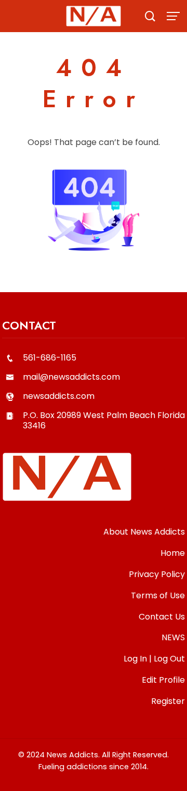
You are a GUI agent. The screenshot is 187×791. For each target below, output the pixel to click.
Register (168, 701)
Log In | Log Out (154, 659)
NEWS (173, 637)
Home (173, 553)
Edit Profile (163, 680)
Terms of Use (158, 595)
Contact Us (162, 617)
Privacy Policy (157, 574)
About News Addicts (144, 532)
